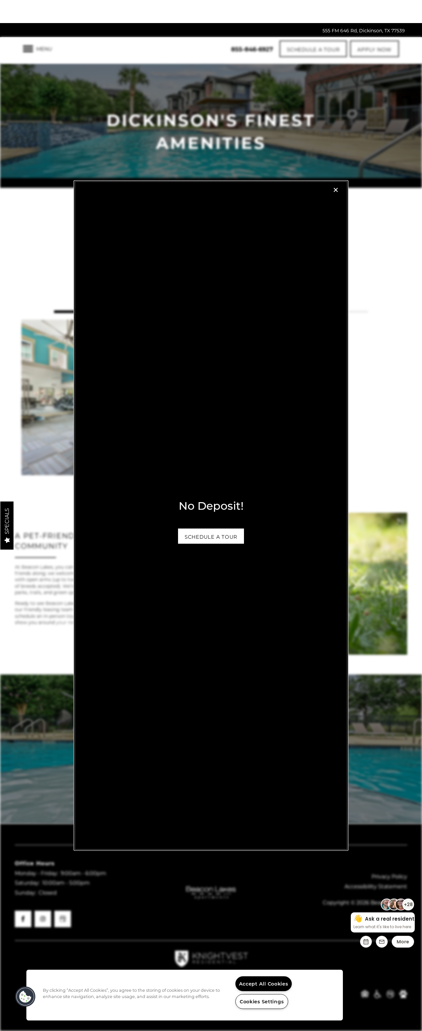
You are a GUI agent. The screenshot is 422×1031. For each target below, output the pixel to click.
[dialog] (211, 516)
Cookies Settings (262, 1001)
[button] (211, 536)
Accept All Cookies (263, 984)
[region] (184, 995)
